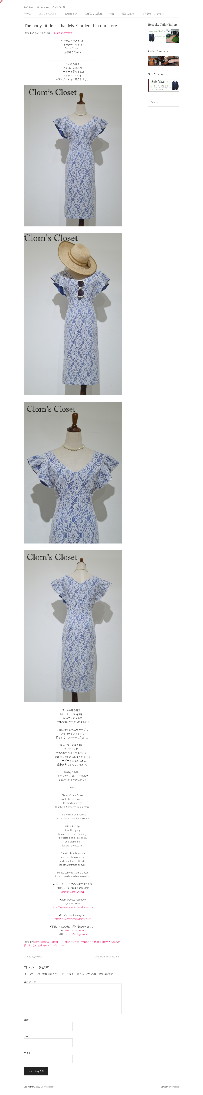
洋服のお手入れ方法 (107, 941)
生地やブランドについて (52, 945)
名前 (26, 1020)
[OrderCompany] (163, 61)
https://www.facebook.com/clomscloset (73, 907)
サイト (27, 1052)
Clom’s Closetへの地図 (72, 891)
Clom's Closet (46, 1086)
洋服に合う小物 (88, 941)
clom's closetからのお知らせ (48, 941)
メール (27, 1036)
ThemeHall (174, 1086)
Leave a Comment (63, 32)
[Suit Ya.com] (163, 85)
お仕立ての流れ (93, 13)
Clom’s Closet (48, 13)
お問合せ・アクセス (152, 13)
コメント (30, 981)
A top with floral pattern (108, 956)
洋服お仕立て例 (71, 941)
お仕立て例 (71, 13)
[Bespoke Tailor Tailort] (163, 36)
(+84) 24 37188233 (75, 930)
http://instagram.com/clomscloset (73, 918)
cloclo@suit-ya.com (76, 934)
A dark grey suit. (33, 956)
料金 (112, 13)
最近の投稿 (128, 13)
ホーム (27, 13)
